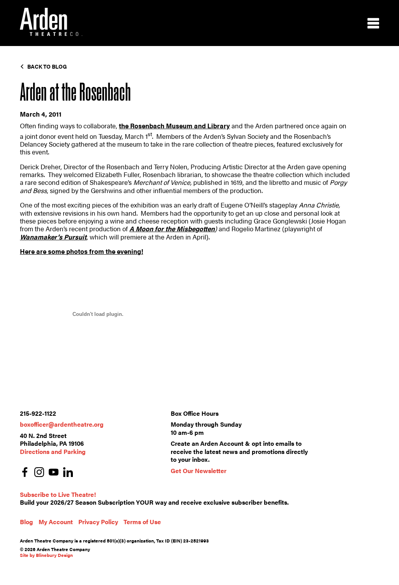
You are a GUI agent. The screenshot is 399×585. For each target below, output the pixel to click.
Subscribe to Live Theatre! (58, 494)
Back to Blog (47, 66)
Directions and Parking (53, 451)
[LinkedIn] (68, 473)
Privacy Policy (98, 521)
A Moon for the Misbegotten (172, 228)
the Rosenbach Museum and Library (174, 125)
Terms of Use (142, 521)
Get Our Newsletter (198, 470)
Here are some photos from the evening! (81, 251)
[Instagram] (39, 473)
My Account (56, 521)
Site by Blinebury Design (46, 554)
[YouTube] (53, 473)
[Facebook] (25, 473)
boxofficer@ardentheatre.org (62, 424)
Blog (26, 521)
